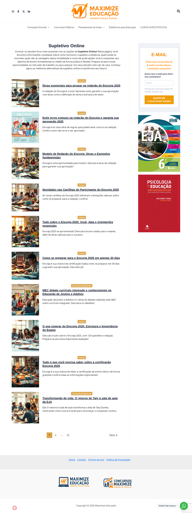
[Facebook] (18, 11)
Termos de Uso (96, 459)
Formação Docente (37, 27)
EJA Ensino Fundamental (81, 285)
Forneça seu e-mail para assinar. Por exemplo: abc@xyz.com (159, 90)
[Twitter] (23, 11)
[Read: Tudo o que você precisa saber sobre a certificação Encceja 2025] (25, 371)
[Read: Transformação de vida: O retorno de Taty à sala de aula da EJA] (25, 407)
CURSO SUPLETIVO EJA (153, 27)
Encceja (82, 81)
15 (68, 434)
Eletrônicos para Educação (122, 27)
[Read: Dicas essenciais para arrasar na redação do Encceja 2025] (25, 92)
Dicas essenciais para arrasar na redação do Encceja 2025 (81, 85)
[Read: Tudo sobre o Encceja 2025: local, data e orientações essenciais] (25, 231)
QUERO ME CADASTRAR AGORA (159, 100)
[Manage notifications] (14, 508)
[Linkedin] (29, 11)
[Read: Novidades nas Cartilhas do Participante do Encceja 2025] (25, 197)
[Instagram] (13, 11)
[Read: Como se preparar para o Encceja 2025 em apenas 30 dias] (25, 265)
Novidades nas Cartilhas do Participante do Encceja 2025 (80, 189)
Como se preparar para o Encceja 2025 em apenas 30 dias (81, 257)
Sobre (72, 459)
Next (113, 434)
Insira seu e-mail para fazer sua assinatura (159, 75)
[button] (178, 11)
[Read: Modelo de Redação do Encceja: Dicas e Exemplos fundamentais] (25, 163)
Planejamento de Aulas (90, 27)
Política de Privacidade (118, 459)
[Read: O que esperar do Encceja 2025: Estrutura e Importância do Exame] (25, 335)
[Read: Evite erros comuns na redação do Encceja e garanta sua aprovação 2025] (25, 127)
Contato (81, 459)
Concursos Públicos (64, 27)
